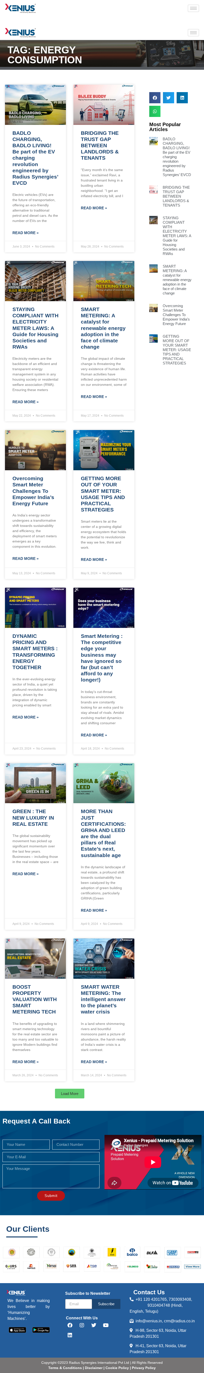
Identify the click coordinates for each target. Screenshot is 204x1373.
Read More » (25, 233)
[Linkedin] (70, 1335)
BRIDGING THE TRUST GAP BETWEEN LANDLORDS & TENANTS (100, 145)
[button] (69, 1093)
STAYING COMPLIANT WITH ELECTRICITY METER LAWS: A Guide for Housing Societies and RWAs (35, 328)
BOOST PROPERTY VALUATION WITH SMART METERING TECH (34, 999)
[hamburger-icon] (193, 8)
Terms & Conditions (65, 1368)
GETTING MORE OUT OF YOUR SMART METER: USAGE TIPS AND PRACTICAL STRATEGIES (177, 349)
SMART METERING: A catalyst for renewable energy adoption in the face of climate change (103, 328)
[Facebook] (70, 1325)
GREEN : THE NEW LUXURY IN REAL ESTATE (33, 817)
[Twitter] (94, 1325)
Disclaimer (94, 1368)
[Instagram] (82, 1325)
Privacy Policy (143, 1368)
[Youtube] (106, 1325)
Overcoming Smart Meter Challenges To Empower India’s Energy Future (33, 490)
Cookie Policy (116, 1368)
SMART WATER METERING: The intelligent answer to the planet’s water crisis (103, 999)
